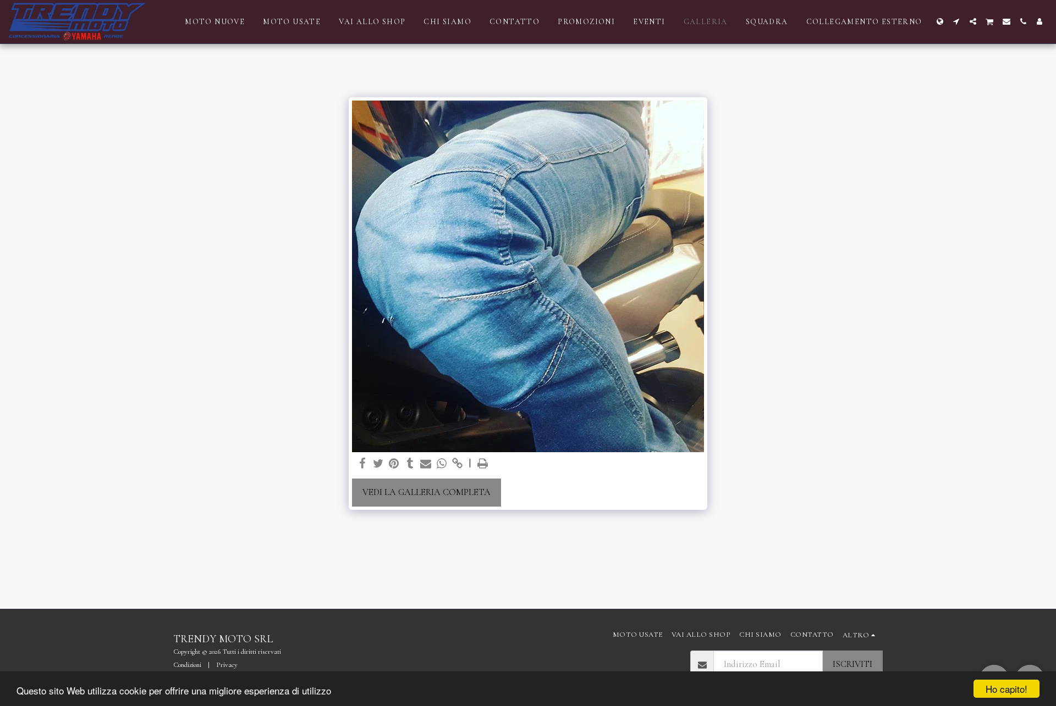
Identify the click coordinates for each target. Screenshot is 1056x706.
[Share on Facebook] (362, 464)
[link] (458, 464)
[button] (956, 21)
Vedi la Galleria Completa (426, 492)
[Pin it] (394, 464)
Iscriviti (852, 664)
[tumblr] (410, 464)
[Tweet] (378, 464)
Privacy (227, 664)
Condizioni (187, 664)
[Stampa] (483, 464)
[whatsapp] (442, 464)
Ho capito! (1006, 689)
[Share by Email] (426, 464)
